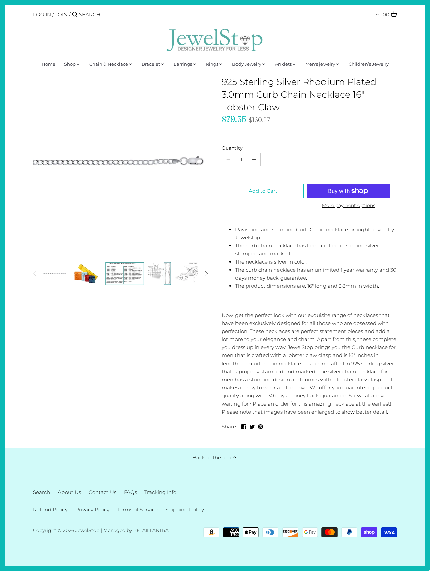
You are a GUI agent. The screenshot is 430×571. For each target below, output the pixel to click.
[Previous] (35, 273)
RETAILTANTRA (151, 530)
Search (41, 492)
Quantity (232, 148)
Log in (42, 14)
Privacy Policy (92, 509)
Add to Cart (263, 191)
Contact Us (102, 492)
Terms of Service (137, 509)
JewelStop (87, 530)
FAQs (130, 492)
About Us (69, 492)
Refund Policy (50, 509)
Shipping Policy (184, 509)
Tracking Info (160, 492)
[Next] (206, 273)
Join (61, 14)
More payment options (348, 205)
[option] (55, 273)
